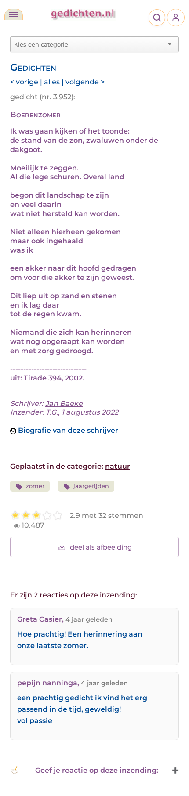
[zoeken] (157, 17)
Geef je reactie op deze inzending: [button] (96, 770)
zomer (35, 486)
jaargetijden (91, 486)
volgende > (85, 82)
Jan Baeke (64, 403)
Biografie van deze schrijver (67, 430)
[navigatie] (13, 14)
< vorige (24, 82)
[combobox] (89, 44)
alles (52, 82)
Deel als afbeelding (101, 547)
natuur (117, 466)
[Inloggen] (176, 17)
